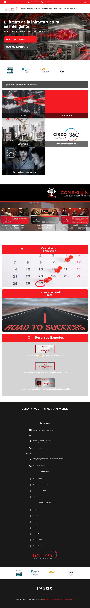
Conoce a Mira (62, 8)
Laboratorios (45, 8)
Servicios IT (37, 8)
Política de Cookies (69, 599)
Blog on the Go (71, 8)
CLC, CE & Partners (17, 47)
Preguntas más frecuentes (41, 484)
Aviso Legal (45, 599)
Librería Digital (53, 8)
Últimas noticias (38, 496)
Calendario (30, 8)
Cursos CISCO (37, 478)
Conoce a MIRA (38, 539)
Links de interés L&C (39, 490)
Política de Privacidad (56, 599)
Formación (23, 8)
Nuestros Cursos (15, 39)
